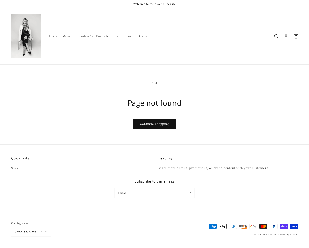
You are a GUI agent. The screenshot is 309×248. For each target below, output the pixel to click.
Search (16, 168)
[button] (276, 36)
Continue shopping (154, 124)
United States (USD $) (28, 231)
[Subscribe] (189, 193)
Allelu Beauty (270, 234)
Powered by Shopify (288, 234)
